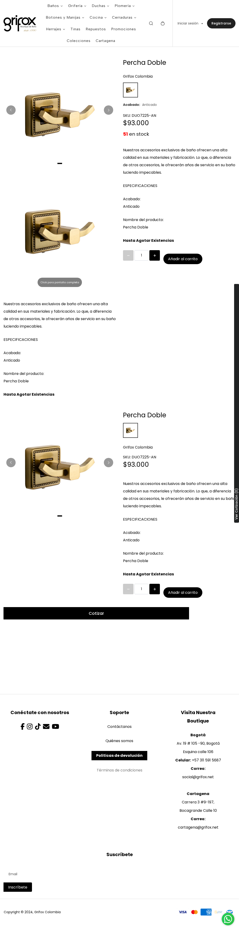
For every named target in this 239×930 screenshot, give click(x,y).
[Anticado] (130, 90)
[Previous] (11, 110)
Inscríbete (17, 887)
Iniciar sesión (188, 23)
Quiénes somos (119, 740)
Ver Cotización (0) (236, 503)
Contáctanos (119, 726)
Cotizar (96, 613)
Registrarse (221, 23)
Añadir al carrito (183, 259)
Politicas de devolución (119, 755)
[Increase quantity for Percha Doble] (154, 255)
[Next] (108, 110)
